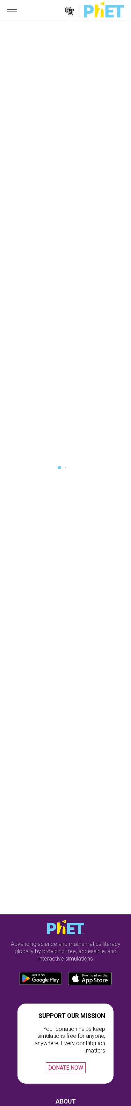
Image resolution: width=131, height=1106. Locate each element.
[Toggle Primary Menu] (12, 11)
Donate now (65, 1067)
